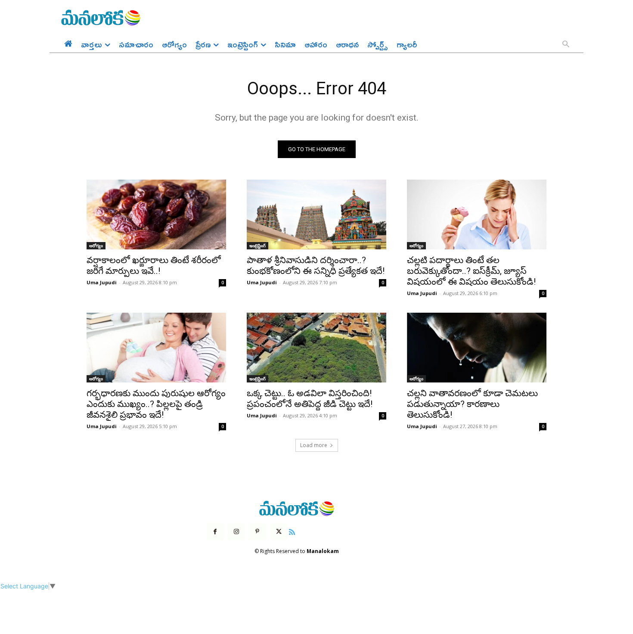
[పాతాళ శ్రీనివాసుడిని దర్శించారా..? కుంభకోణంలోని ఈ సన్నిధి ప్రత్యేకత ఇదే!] (316, 214)
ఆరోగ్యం (96, 245)
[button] (566, 44)
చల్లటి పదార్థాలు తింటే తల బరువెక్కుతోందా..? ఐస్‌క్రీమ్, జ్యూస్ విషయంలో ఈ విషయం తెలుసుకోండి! (471, 271)
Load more (313, 445)
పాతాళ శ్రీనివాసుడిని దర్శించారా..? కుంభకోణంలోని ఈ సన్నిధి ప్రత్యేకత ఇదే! (316, 265)
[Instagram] (236, 531)
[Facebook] (215, 531)
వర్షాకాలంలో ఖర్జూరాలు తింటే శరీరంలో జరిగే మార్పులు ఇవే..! (154, 265)
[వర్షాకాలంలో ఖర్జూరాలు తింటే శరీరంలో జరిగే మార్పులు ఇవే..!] (156, 214)
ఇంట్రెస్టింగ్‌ (257, 245)
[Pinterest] (257, 531)
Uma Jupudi (102, 282)
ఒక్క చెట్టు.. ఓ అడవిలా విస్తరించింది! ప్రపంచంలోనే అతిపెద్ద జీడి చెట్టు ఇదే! (309, 398)
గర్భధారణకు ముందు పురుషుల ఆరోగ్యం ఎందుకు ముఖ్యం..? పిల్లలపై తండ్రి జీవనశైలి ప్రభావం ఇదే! (156, 404)
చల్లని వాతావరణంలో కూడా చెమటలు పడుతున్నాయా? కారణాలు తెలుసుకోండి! (472, 404)
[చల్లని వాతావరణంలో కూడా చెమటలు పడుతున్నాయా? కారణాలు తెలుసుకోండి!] (476, 347)
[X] (278, 531)
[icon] (292, 531)
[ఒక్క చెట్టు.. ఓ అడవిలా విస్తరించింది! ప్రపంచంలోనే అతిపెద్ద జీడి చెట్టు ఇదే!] (316, 347)
